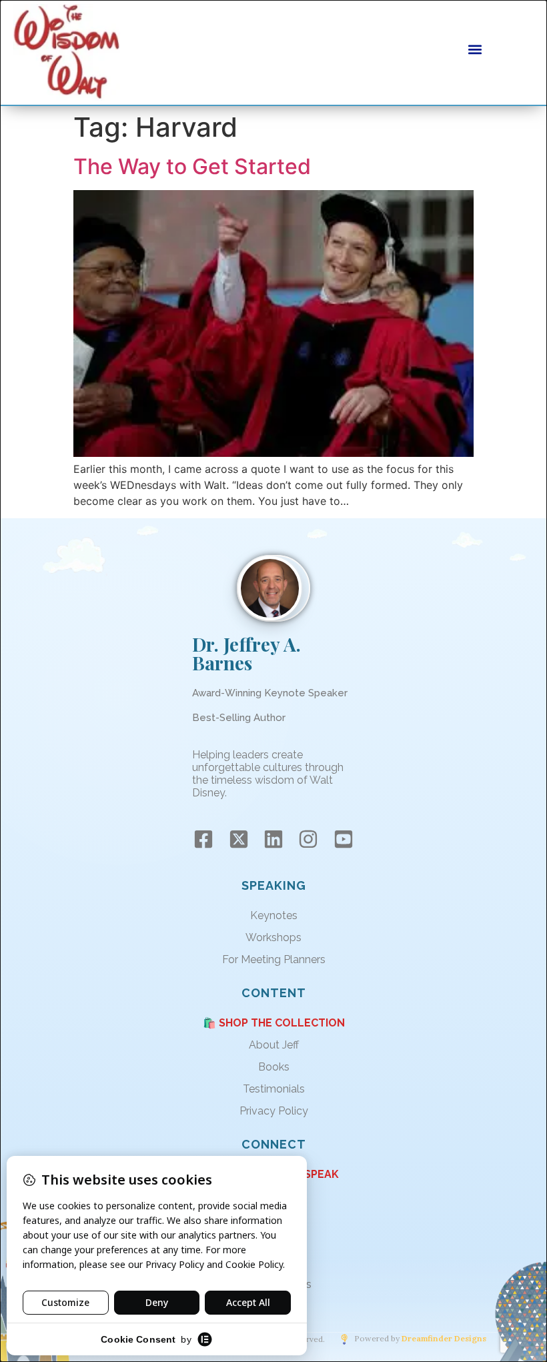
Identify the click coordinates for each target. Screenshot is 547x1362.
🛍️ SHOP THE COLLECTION (274, 1022)
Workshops (273, 937)
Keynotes (274, 915)
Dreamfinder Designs (444, 1338)
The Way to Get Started (192, 166)
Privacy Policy (273, 1111)
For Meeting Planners (274, 959)
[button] (475, 49)
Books (274, 1067)
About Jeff (274, 1045)
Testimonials (274, 1089)
